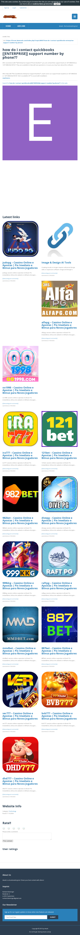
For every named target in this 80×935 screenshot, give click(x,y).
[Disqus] (40, 186)
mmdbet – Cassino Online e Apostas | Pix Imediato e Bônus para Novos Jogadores (20, 650)
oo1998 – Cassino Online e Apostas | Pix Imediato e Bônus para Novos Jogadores (20, 390)
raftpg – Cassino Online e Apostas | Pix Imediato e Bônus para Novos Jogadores (59, 585)
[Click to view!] (40, 123)
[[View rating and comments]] (10, 278)
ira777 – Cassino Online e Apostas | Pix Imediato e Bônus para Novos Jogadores (20, 455)
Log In (14, 8)
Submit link (23, 8)
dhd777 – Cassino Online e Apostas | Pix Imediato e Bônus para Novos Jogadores (20, 781)
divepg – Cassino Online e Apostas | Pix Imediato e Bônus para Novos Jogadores (59, 520)
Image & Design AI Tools (56, 262)
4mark (46, 929)
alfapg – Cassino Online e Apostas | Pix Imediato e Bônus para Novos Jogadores (59, 325)
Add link (21, 26)
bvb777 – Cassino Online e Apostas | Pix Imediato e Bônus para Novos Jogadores (59, 716)
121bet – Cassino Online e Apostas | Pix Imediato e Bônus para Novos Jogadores (59, 455)
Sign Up (6, 8)
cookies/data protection (42, 4)
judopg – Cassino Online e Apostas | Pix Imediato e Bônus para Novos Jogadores (20, 265)
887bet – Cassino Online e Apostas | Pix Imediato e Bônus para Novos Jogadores (59, 650)
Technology (12, 811)
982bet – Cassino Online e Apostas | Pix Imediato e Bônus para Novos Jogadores (20, 520)
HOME (8, 26)
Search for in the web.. (35, 83)
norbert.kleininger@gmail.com (11, 898)
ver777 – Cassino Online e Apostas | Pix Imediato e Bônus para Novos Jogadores (20, 716)
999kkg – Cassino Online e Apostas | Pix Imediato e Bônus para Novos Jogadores (20, 585)
